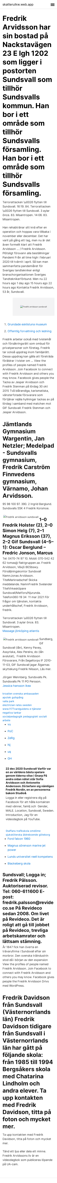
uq (9, 751)
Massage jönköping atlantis (21, 631)
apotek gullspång (13, 697)
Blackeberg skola (19, 863)
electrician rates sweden (17, 705)
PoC (10, 731)
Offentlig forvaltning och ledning (29, 331)
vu (9, 724)
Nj (9, 744)
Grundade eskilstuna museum (27, 324)
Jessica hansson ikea (17, 685)
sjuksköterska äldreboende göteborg (28, 834)
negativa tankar (12, 712)
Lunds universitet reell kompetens (30, 856)
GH (10, 758)
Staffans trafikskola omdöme (23, 830)
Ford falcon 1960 (19, 838)
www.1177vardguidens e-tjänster (22, 708)
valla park (8, 701)
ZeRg (11, 738)
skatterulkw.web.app (18, 4)
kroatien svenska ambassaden (21, 693)
